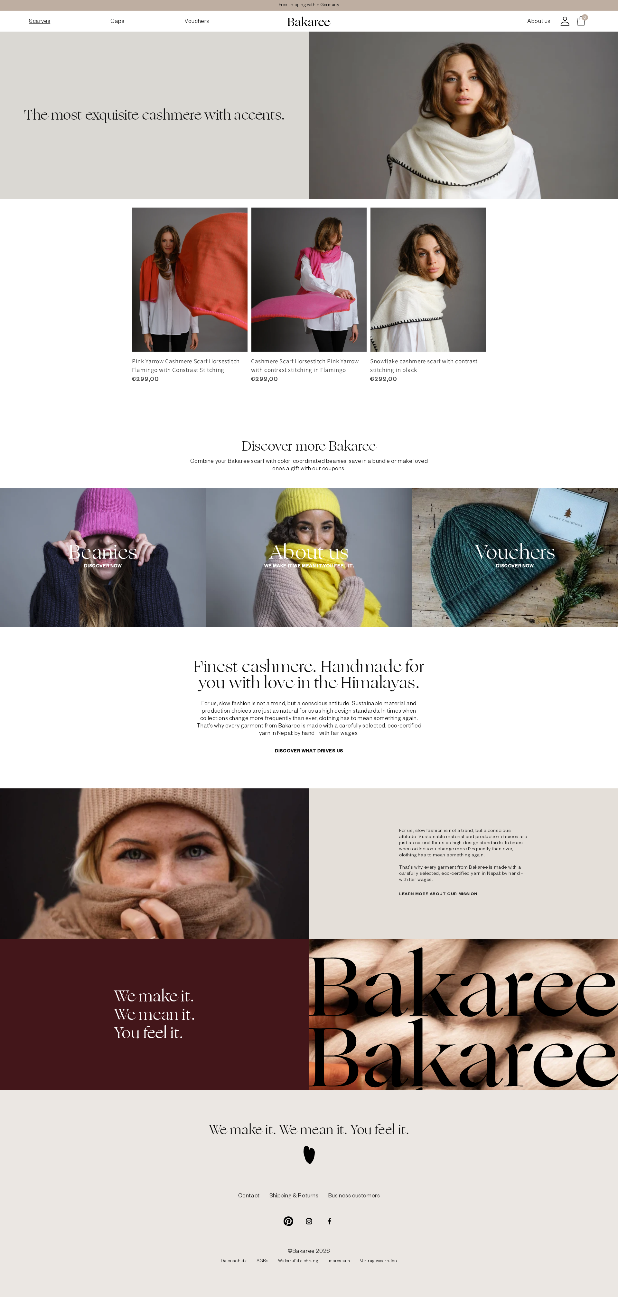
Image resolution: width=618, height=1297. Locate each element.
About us (538, 22)
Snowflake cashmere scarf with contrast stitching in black (424, 365)
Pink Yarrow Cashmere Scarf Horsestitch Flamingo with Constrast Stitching (186, 365)
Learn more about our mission (438, 894)
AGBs (262, 1261)
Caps (117, 22)
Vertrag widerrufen (378, 1261)
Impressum (339, 1261)
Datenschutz (234, 1261)
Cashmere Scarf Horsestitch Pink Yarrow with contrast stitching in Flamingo (305, 365)
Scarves (39, 22)
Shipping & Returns (294, 1197)
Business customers (354, 1197)
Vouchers (196, 22)
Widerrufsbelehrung (298, 1261)
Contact (249, 1197)
